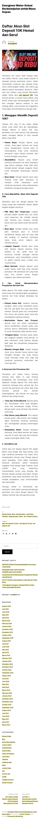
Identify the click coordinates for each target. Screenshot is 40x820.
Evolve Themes (25, 814)
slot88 (4, 777)
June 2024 (5, 681)
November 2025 (7, 632)
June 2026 (5, 612)
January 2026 (6, 626)
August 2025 (6, 641)
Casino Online (6, 745)
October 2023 (6, 704)
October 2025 (6, 635)
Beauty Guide (6, 514)
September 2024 (7, 673)
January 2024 (6, 696)
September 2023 (7, 707)
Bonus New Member (8, 742)
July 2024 (5, 678)
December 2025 (7, 629)
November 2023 (7, 701)
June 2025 (5, 646)
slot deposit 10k (26, 95)
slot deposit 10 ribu (25, 523)
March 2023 (6, 725)
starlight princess (8, 779)
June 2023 (5, 716)
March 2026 (6, 620)
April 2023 (5, 722)
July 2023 (5, 713)
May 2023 (5, 719)
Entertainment (20, 514)
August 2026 (6, 606)
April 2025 (5, 652)
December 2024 (7, 664)
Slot (25, 516)
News (21, 516)
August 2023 (6, 710)
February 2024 (7, 693)
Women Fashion (32, 516)
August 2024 (6, 675)
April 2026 (5, 618)
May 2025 (5, 649)
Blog (13, 514)
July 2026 (5, 609)
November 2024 (7, 667)
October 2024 (6, 670)
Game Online (6, 751)
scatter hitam (6, 768)
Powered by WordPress (15, 816)
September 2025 (7, 638)
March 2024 (6, 690)
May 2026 (5, 615)
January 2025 (6, 661)
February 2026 (7, 623)
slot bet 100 (6, 774)
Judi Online (29, 514)
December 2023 (7, 699)
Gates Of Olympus (8, 753)
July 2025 (5, 644)
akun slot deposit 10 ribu (10, 523)
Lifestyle (5, 516)
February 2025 (7, 658)
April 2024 (5, 687)
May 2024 (5, 684)
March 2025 (6, 655)
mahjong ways (13, 516)
